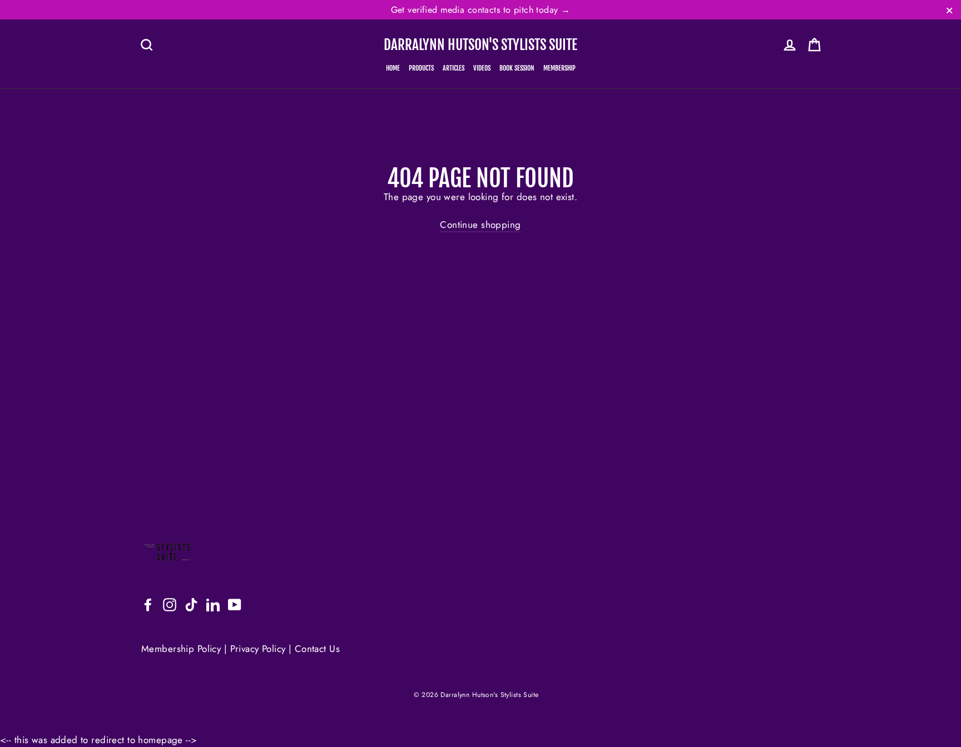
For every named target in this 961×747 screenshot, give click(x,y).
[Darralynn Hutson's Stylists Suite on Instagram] (169, 604)
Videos (482, 68)
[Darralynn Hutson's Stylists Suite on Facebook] (148, 604)
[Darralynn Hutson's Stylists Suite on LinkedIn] (213, 604)
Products (421, 68)
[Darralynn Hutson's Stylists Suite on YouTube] (234, 604)
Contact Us (317, 648)
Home (393, 68)
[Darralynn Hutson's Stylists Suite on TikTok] (191, 604)
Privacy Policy (258, 648)
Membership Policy (182, 648)
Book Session (516, 68)
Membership (559, 68)
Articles (453, 68)
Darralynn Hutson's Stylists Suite (480, 45)
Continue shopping (480, 224)
